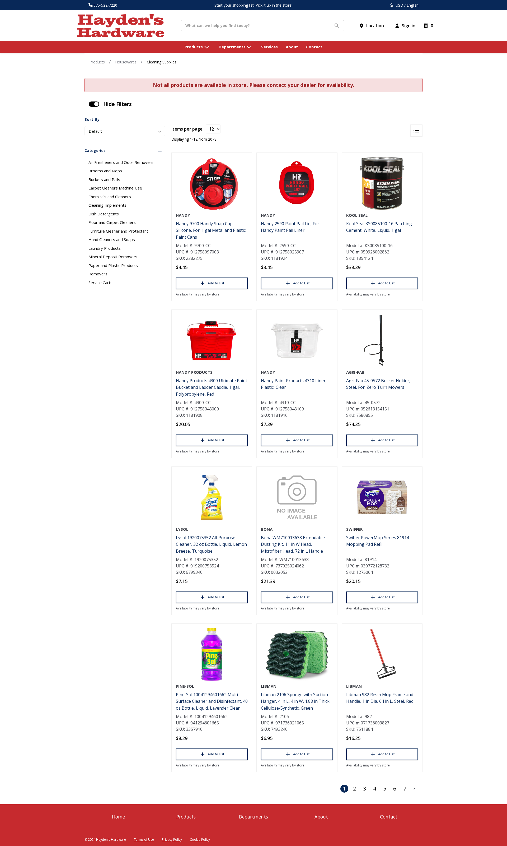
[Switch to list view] (416, 130)
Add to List (216, 283)
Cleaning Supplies (161, 61)
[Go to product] (212, 183)
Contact (388, 816)
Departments (253, 816)
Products (97, 61)
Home (118, 816)
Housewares (126, 61)
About (321, 816)
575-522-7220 (105, 5)
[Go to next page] (414, 789)
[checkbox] (94, 104)
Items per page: (187, 129)
